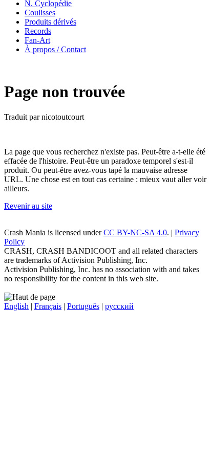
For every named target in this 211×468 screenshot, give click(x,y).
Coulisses (40, 12)
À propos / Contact (55, 49)
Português (83, 306)
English (16, 306)
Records (38, 31)
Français (47, 306)
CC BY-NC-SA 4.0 (135, 232)
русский (119, 306)
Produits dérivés (50, 21)
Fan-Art (37, 40)
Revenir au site (28, 206)
